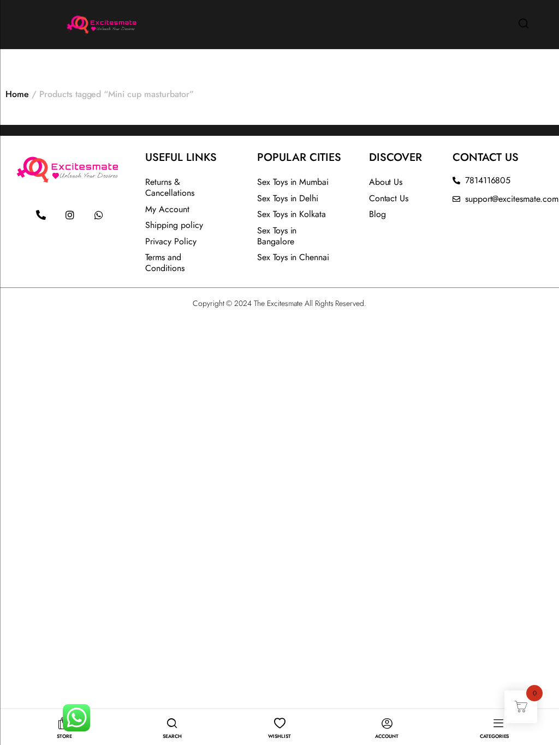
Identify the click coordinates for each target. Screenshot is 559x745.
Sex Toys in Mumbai (293, 182)
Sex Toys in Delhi (288, 198)
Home (17, 94)
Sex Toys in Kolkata (291, 214)
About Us (386, 182)
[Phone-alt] (41, 215)
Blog (377, 214)
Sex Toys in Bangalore (277, 236)
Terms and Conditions (165, 262)
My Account (167, 209)
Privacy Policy (171, 241)
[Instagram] (70, 215)
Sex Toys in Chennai (293, 257)
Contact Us (389, 198)
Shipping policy (174, 225)
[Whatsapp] (99, 215)
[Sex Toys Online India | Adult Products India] (75, 23)
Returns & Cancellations (169, 187)
